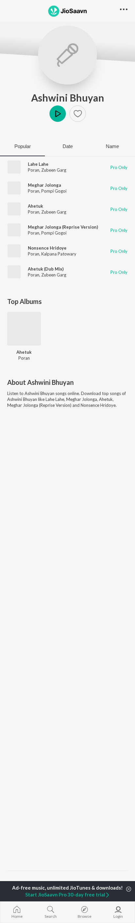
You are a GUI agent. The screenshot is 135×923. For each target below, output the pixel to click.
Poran (33, 170)
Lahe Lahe (38, 164)
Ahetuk (35, 206)
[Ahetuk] (24, 329)
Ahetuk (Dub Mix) (46, 269)
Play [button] (57, 113)
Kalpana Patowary (58, 253)
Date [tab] (68, 146)
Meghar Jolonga (44, 185)
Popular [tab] (22, 146)
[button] (77, 113)
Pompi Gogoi (54, 191)
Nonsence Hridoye (47, 248)
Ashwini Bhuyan (67, 98)
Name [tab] (112, 146)
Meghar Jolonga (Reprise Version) (63, 227)
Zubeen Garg (53, 170)
